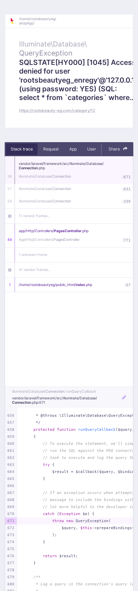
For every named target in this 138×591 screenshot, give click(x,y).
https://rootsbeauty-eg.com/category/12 (57, 110)
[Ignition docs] (14, 21)
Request (51, 149)
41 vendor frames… (35, 270)
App (73, 149)
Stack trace (22, 149)
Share (115, 149)
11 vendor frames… (34, 216)
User (91, 149)
